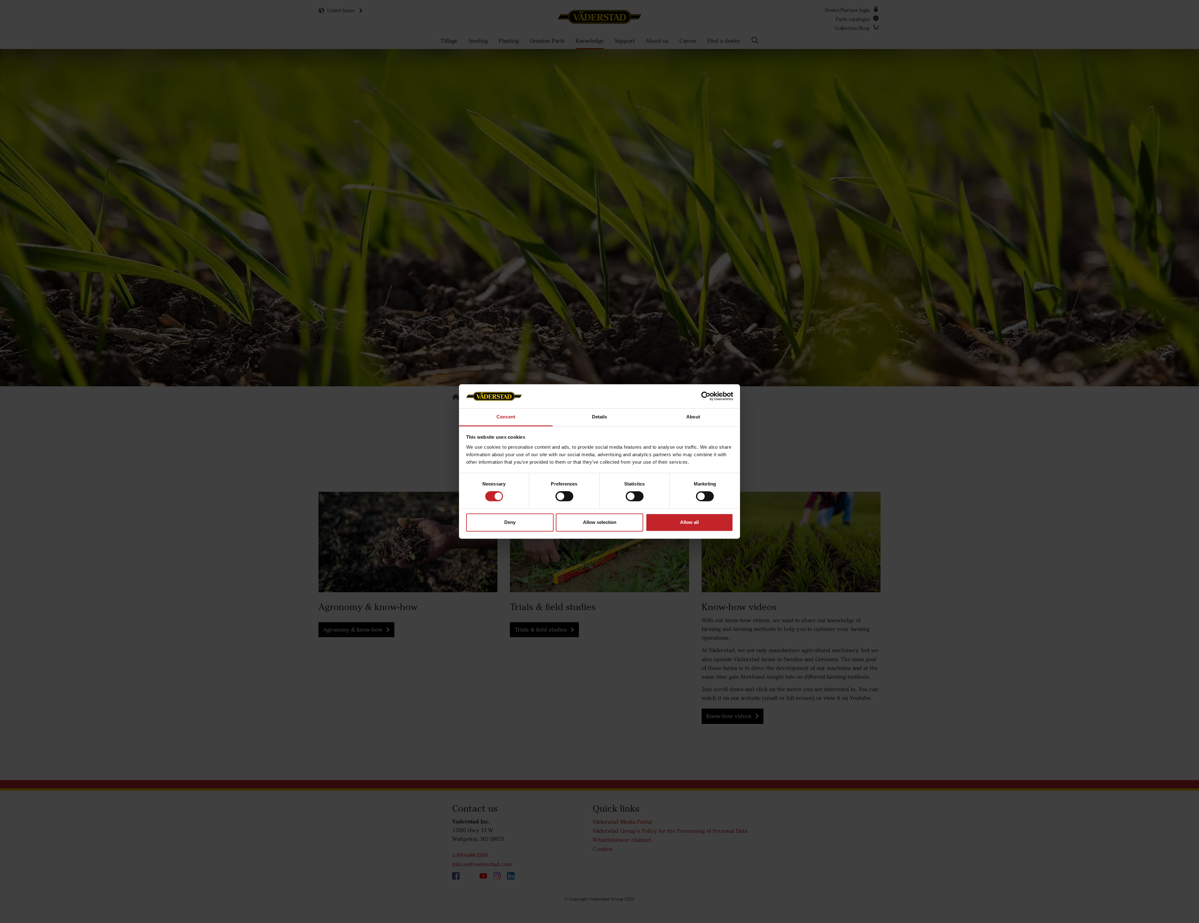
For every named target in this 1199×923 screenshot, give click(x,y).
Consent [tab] (505, 416)
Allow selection (599, 522)
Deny (510, 522)
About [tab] (693, 416)
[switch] (564, 501)
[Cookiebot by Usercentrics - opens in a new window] (705, 396)
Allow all (689, 522)
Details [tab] (599, 416)
